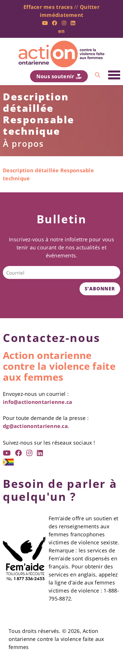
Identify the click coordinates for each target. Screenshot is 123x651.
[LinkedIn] (73, 23)
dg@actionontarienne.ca (35, 426)
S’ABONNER (100, 289)
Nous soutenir (56, 76)
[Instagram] (64, 23)
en (61, 31)
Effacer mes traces (48, 6)
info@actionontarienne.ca (37, 401)
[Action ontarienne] (61, 54)
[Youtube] (45, 23)
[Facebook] (54, 23)
